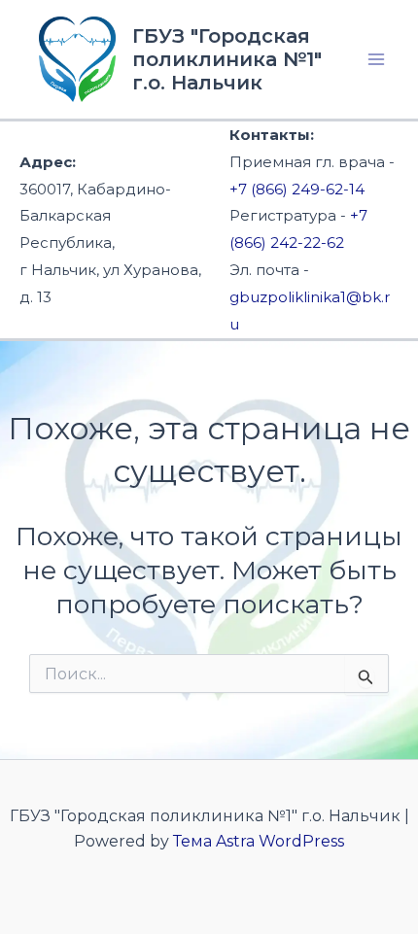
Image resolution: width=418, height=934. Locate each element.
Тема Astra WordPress (258, 841)
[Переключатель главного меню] (377, 59)
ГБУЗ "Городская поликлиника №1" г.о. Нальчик (227, 59)
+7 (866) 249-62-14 (297, 189)
